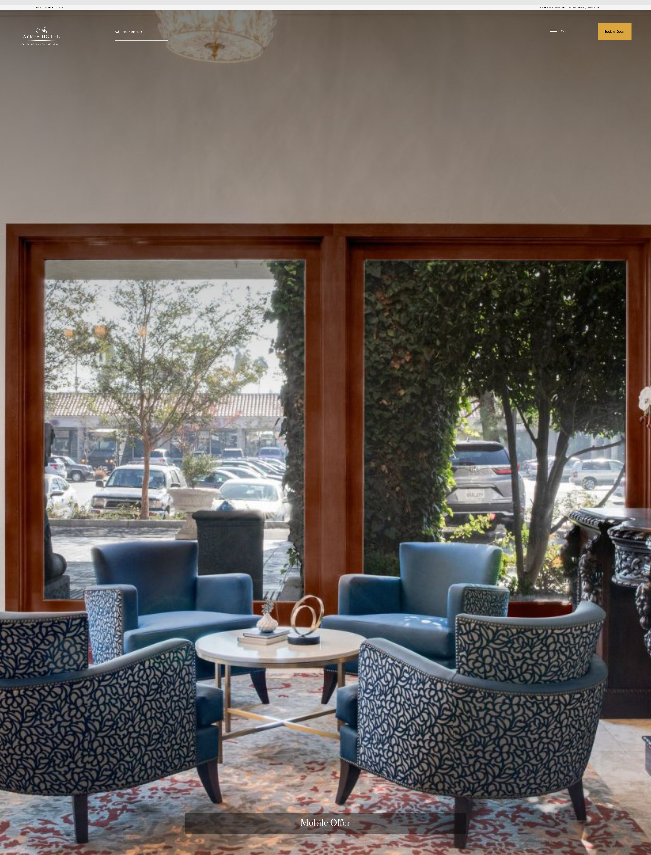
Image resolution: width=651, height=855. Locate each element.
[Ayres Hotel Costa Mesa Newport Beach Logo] (41, 35)
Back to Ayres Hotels (48, 7)
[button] (559, 31)
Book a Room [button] (614, 31)
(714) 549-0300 (592, 7)
